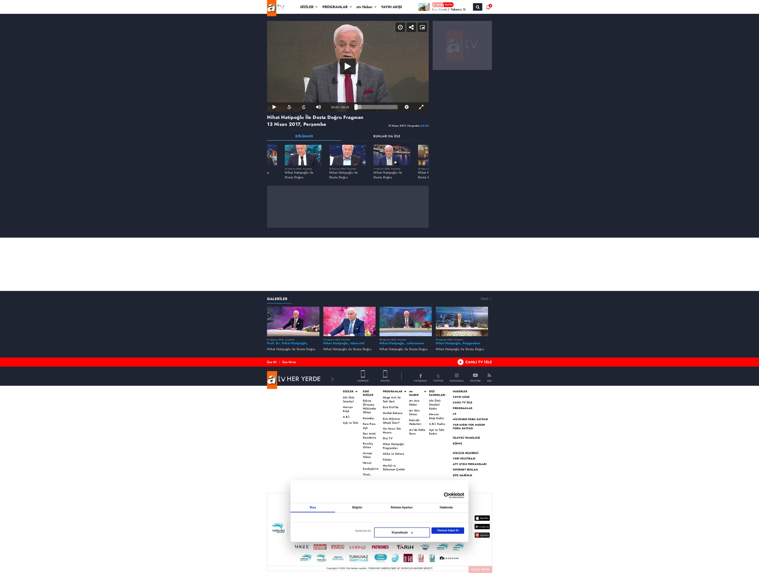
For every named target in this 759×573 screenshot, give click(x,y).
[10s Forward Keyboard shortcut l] (303, 107)
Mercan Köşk (348, 409)
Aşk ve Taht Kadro (437, 432)
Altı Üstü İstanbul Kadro (435, 404)
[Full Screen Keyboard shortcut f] (421, 107)
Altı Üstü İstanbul (349, 399)
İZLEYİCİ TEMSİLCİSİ (466, 438)
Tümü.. (367, 474)
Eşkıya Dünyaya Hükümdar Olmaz (369, 406)
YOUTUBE (475, 380)
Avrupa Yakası (367, 455)
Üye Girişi (289, 362)
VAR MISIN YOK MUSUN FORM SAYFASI (469, 426)
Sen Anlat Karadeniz (369, 435)
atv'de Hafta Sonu (417, 432)
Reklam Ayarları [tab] (402, 507)
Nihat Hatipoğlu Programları (393, 446)
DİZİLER (307, 6)
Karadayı (368, 418)
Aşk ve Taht (350, 423)
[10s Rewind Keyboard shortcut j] (289, 107)
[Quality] (406, 107)
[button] (271, 156)
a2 (454, 414)
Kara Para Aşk (369, 426)
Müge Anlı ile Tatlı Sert (392, 399)
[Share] (411, 27)
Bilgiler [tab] (357, 507)
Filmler (387, 460)
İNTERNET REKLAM (465, 469)
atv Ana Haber (414, 402)
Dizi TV (388, 438)
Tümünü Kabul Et (448, 530)
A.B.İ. (346, 417)
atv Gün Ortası (414, 412)
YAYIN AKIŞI (391, 6)
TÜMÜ (484, 298)
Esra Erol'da (390, 407)
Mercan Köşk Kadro (436, 416)
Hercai (367, 463)
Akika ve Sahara (393, 454)
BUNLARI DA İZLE (386, 136)
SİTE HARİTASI (462, 475)
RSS (489, 380)
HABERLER (460, 391)
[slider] (376, 107)
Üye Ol (272, 362)
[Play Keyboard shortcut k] (274, 107)
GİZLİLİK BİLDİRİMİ (465, 453)
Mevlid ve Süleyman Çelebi (394, 467)
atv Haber (364, 6)
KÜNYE (457, 443)
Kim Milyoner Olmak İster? (391, 421)
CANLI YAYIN (480, 569)
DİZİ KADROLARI (437, 393)
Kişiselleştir (400, 532)
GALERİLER (277, 298)
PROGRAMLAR (335, 6)
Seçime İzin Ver (363, 530)
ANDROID (363, 380)
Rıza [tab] (313, 507)
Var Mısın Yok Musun (392, 431)
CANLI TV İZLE (478, 362)
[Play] (348, 66)
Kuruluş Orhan (368, 445)
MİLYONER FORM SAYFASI (470, 419)
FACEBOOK (420, 380)
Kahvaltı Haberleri (415, 422)
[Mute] (318, 107)
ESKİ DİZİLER (368, 393)
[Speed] (400, 27)
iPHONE (385, 380)
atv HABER (414, 393)
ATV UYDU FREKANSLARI (469, 464)
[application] (348, 66)
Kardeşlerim (371, 469)
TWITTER (438, 380)
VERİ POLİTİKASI (464, 458)
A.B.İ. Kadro (437, 424)
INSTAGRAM (457, 380)
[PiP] (422, 27)
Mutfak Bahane (393, 413)
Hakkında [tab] (446, 507)
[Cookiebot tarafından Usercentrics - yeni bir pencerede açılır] (447, 495)
